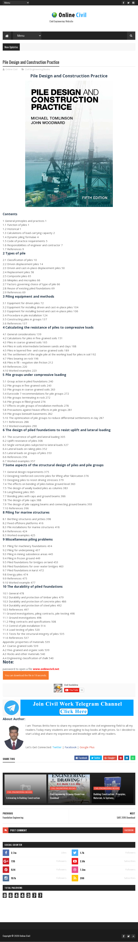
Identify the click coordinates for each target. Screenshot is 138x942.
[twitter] (128, 3)
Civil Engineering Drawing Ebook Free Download (67, 796)
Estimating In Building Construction (23, 798)
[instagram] (133, 3)
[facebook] (124, 3)
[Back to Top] (133, 936)
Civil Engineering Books (37, 69)
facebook (129, 830)
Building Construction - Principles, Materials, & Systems (109, 796)
